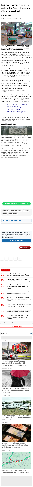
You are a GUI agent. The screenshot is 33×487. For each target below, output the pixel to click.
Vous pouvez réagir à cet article (12, 220)
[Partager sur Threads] (16, 258)
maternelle (26, 210)
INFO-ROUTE (6, 450)
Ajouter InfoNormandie (16, 240)
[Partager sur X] (11, 258)
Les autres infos (16, 326)
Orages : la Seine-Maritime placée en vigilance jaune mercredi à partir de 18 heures (16, 390)
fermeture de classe (16, 210)
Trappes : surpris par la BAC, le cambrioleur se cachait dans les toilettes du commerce (15, 445)
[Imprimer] (2, 258)
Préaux (5, 213)
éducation (6, 210)
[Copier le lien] (20, 258)
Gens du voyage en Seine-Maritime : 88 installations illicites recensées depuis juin (16, 418)
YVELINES (5, 422)
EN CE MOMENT (7, 368)
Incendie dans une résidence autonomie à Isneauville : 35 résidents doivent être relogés (14, 363)
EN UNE (4, 340)
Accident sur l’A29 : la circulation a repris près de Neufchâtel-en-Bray (16, 471)
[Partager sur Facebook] (6, 258)
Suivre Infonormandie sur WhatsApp (17, 203)
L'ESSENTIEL (6, 395)
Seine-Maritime (13, 213)
